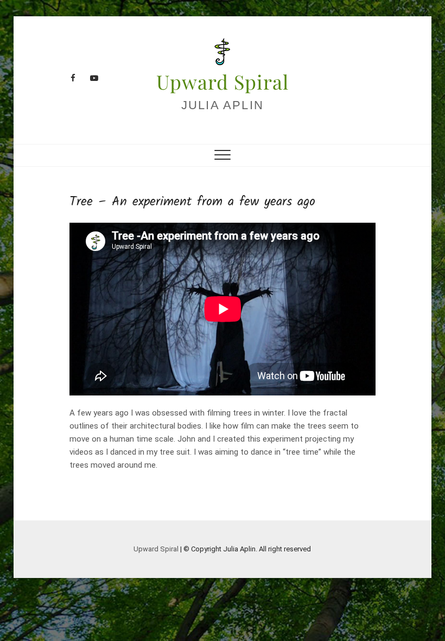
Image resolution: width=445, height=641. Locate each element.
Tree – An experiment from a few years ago (192, 201)
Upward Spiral (222, 81)
